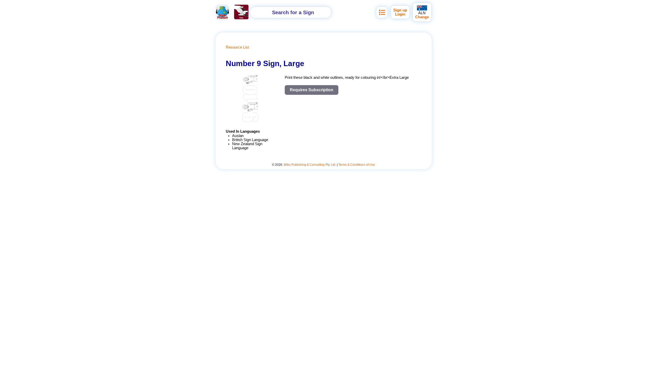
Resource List (237, 47)
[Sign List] (382, 12)
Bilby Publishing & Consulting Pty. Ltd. (310, 164)
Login (400, 14)
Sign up (400, 10)
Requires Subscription (311, 90)
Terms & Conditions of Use (356, 164)
